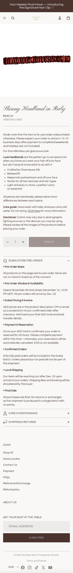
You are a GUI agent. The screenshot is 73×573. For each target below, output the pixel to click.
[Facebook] (22, 567)
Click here (34, 211)
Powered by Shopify (48, 555)
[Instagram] (29, 567)
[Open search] (13, 18)
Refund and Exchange (16, 483)
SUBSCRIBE (36, 537)
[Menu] (4, 18)
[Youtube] (50, 567)
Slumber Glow (29, 555)
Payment (8, 471)
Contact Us (10, 465)
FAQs (6, 477)
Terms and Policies (36, 561)
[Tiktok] (36, 567)
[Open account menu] (59, 18)
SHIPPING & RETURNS (22, 422)
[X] (43, 567)
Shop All (8, 452)
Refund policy (11, 489)
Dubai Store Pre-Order (25, 260)
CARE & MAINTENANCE (23, 413)
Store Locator (11, 459)
